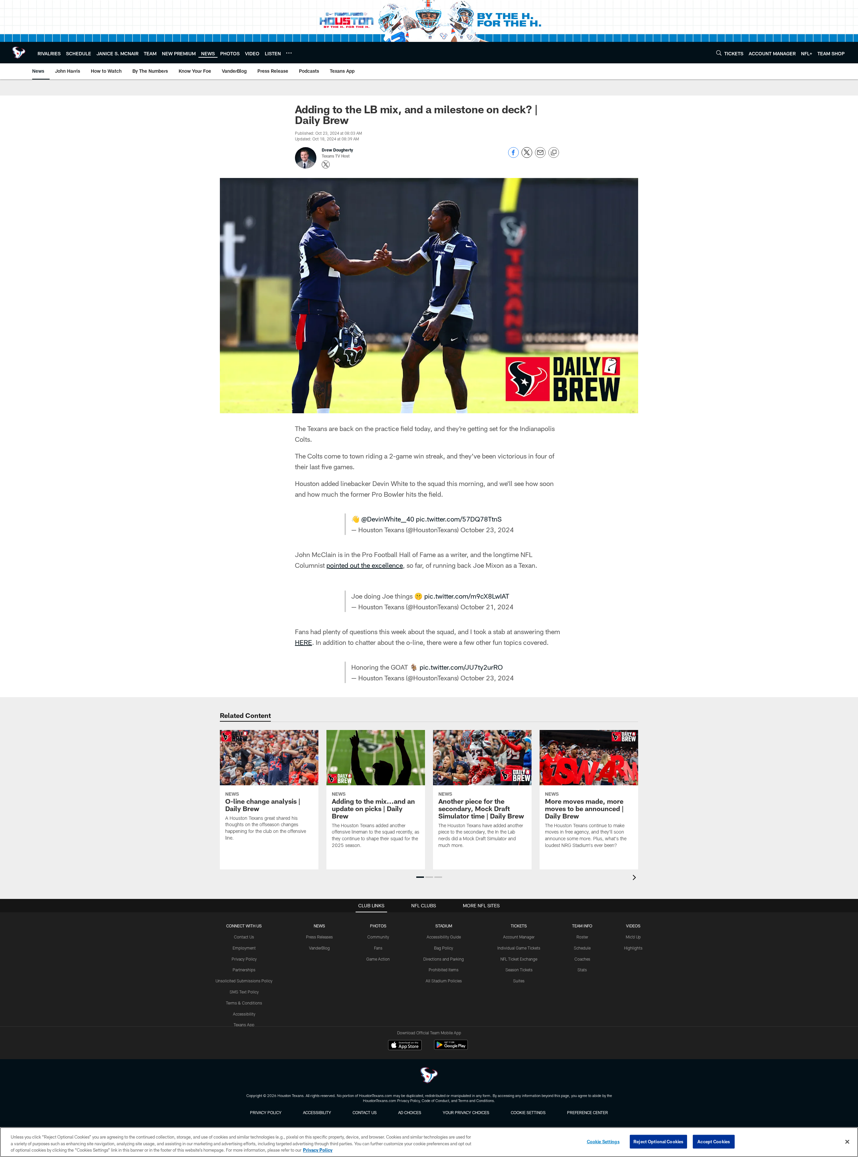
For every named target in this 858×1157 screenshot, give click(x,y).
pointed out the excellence (364, 565)
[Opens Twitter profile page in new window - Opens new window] (326, 165)
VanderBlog (319, 948)
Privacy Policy (244, 959)
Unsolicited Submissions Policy (244, 980)
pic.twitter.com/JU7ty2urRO (461, 667)
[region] (429, 1142)
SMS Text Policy (244, 991)
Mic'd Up (633, 936)
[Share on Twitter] (527, 156)
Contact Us (244, 936)
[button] (420, 877)
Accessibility (244, 1014)
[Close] (847, 1141)
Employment (244, 948)
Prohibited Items (443, 969)
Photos (378, 925)
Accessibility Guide (444, 936)
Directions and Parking (443, 959)
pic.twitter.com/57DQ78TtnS (459, 519)
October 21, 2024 (487, 607)
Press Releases (319, 936)
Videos (633, 925)
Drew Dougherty (337, 149)
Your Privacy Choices (466, 1112)
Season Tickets (519, 969)
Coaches (582, 959)
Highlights (633, 948)
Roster (582, 936)
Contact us (365, 1112)
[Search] (719, 52)
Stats (582, 969)
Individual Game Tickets (518, 948)
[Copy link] (553, 153)
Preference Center (587, 1112)
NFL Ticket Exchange (518, 959)
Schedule (582, 948)
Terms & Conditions (244, 1002)
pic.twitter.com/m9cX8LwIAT (466, 596)
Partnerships (244, 969)
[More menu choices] (289, 53)
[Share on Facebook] (513, 156)
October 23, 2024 (487, 530)
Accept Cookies (713, 1141)
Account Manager (519, 936)
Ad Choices (409, 1112)
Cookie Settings (528, 1112)
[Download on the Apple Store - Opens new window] (405, 1045)
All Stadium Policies (444, 980)
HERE (303, 642)
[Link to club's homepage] (19, 53)
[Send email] (540, 156)
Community (378, 936)
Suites (519, 980)
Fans (378, 948)
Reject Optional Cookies (658, 1141)
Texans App (244, 1024)
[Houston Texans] (429, 1076)
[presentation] (635, 878)
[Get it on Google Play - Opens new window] (451, 1048)
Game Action (378, 959)
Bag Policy (443, 948)
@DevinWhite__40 (387, 519)
